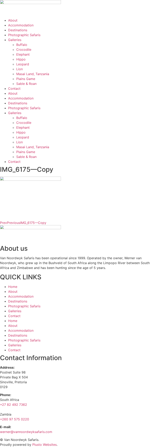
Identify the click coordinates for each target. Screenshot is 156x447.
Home (12, 287)
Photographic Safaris (24, 35)
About (12, 20)
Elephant (23, 54)
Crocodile (23, 50)
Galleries (14, 40)
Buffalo (21, 45)
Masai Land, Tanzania (32, 74)
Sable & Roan (26, 84)
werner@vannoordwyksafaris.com (26, 432)
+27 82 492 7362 (13, 405)
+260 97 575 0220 (14, 419)
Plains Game (25, 79)
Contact (14, 88)
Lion (19, 69)
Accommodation (21, 25)
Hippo (21, 59)
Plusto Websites (44, 445)
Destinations (17, 30)
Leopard (22, 64)
